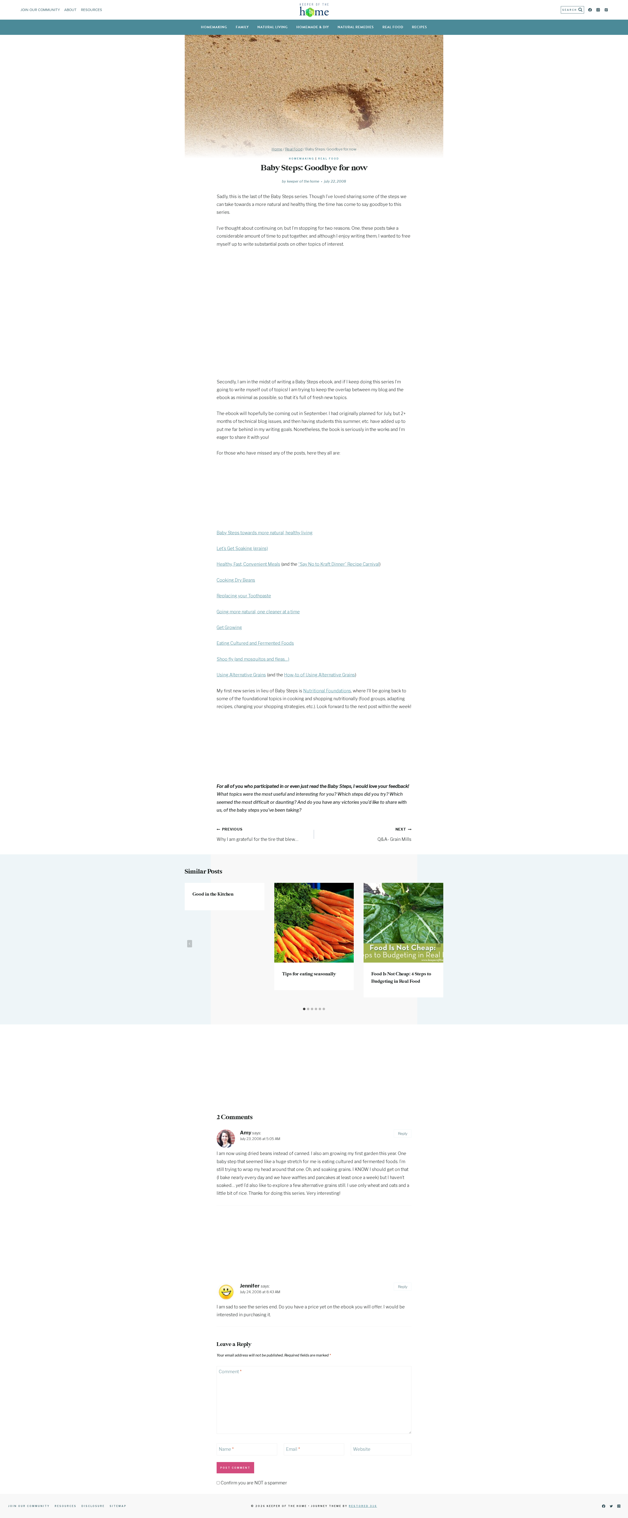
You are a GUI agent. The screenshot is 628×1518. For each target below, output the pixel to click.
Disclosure (93, 1506)
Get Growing (229, 627)
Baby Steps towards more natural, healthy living (265, 532)
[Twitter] (611, 1506)
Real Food (392, 27)
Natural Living (272, 27)
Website (361, 1449)
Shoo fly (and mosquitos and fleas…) (253, 659)
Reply (402, 1133)
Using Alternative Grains (241, 674)
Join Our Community (40, 10)
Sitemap (118, 1506)
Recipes (419, 27)
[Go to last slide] (189, 943)
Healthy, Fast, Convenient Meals (248, 564)
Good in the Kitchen (213, 894)
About (70, 10)
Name (226, 1449)
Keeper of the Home (303, 181)
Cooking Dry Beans (236, 580)
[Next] (438, 943)
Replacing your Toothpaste (244, 595)
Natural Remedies (356, 27)
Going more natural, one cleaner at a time (258, 611)
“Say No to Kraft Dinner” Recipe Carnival (338, 564)
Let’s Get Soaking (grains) (242, 548)
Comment (230, 1371)
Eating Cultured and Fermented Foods (255, 643)
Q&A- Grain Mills (394, 834)
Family (242, 27)
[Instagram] (598, 9)
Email (293, 1449)
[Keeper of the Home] (314, 10)
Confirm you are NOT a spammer (253, 1482)
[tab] (304, 1009)
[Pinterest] (606, 9)
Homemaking (214, 27)
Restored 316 (363, 1506)
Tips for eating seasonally (309, 974)
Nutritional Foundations (327, 690)
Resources (91, 10)
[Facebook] (590, 9)
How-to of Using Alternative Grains (319, 674)
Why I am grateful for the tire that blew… (257, 834)
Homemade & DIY (312, 27)
